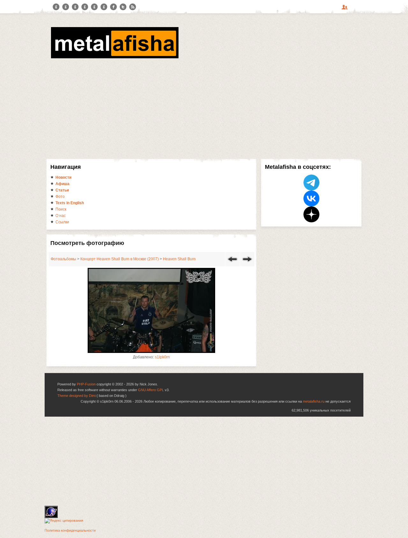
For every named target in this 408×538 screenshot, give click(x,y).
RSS (132, 7)
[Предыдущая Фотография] (232, 263)
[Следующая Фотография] (247, 263)
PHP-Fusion (86, 384)
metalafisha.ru (313, 401)
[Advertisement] (204, 107)
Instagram (65, 7)
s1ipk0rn (162, 357)
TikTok (103, 7)
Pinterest (94, 7)
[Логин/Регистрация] (345, 9)
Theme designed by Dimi (76, 396)
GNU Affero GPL (151, 390)
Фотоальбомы (63, 259)
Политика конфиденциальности (70, 530)
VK (75, 7)
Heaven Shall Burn (179, 259)
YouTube (84, 7)
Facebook (113, 7)
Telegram (56, 7)
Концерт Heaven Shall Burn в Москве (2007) (119, 259)
